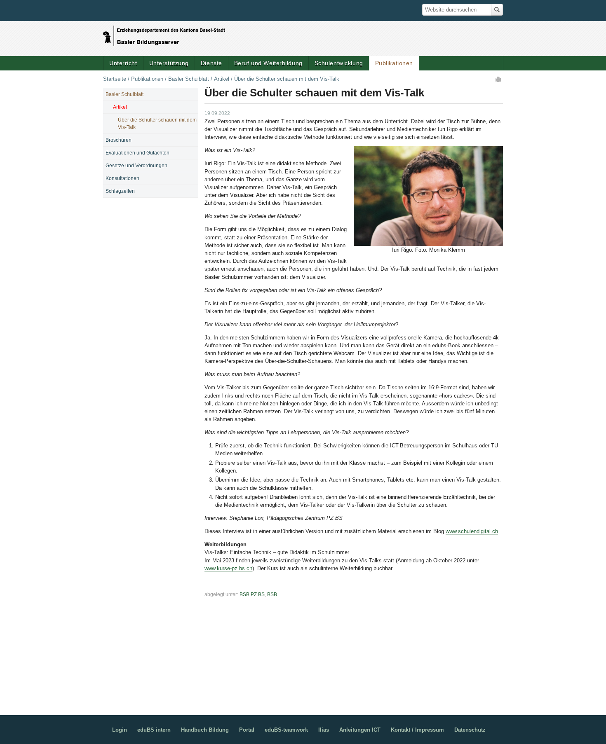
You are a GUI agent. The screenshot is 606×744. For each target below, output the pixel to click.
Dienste (211, 63)
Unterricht (123, 63)
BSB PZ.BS (252, 594)
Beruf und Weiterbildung (268, 63)
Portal (246, 730)
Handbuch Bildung (205, 730)
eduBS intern (154, 730)
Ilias (323, 730)
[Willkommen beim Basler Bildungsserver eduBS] (164, 33)
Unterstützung (169, 63)
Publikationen (394, 63)
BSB (272, 594)
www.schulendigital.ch (472, 531)
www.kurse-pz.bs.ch (228, 568)
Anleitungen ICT (360, 730)
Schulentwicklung (339, 63)
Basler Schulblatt (188, 79)
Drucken (499, 79)
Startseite (114, 79)
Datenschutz (470, 730)
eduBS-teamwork (286, 730)
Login (119, 730)
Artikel (221, 79)
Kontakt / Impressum (417, 730)
